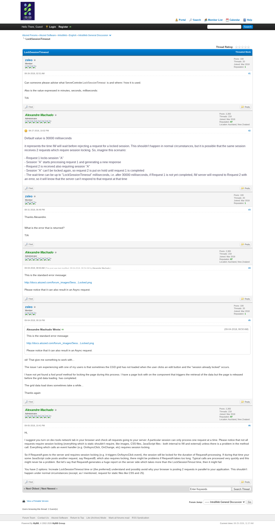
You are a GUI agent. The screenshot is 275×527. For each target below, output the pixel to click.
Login (52, 26)
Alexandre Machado (101, 268)
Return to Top (77, 518)
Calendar (235, 20)
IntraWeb (62, 35)
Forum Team (28, 518)
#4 (249, 268)
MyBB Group (58, 523)
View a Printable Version (37, 501)
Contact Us (43, 518)
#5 (249, 320)
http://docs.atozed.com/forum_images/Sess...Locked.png (58, 282)
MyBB (36, 523)
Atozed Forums (30, 35)
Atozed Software (47, 35)
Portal (182, 20)
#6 (249, 425)
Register (63, 26)
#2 (249, 131)
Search (197, 20)
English (73, 35)
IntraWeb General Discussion (93, 35)
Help (249, 20)
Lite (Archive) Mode (96, 518)
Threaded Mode (243, 52)
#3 (249, 210)
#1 (249, 73)
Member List (215, 20)
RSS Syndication (140, 518)
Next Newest (48, 488)
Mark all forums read (119, 518)
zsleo (29, 60)
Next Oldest (32, 488)
